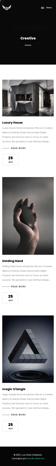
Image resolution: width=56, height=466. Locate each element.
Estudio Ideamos (35, 458)
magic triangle (13, 389)
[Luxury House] (28, 98)
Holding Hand (12, 261)
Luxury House (12, 122)
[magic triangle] (28, 349)
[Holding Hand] (28, 216)
